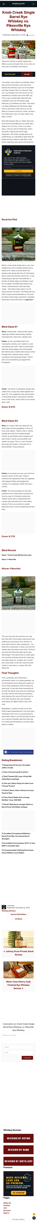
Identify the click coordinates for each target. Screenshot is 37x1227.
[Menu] (3, 4)
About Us (7, 1203)
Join (5, 1208)
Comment (27, 1058)
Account (6, 1210)
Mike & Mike (11, 905)
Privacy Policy (18, 1219)
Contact (6, 1205)
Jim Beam (18, 919)
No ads (26, 74)
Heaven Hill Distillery (18, 914)
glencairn (29, 300)
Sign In (6, 1213)
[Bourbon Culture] (18, 4)
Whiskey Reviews (9, 911)
